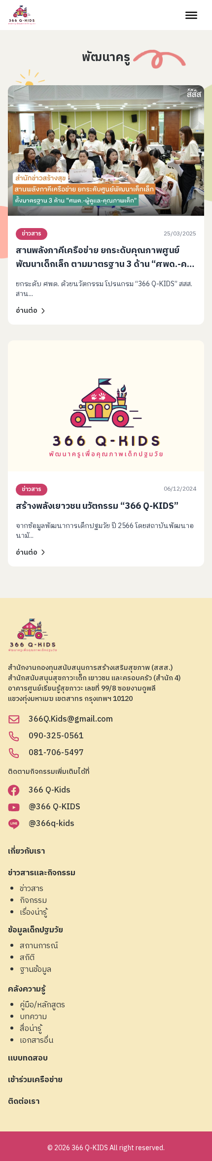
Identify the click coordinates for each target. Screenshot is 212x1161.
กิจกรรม (33, 901)
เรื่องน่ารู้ (33, 913)
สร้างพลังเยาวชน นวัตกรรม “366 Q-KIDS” (97, 506)
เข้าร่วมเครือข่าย (35, 1080)
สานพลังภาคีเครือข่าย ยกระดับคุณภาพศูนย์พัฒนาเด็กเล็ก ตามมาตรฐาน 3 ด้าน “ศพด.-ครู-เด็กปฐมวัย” (105, 264)
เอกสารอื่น (36, 1041)
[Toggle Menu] (191, 14)
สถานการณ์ (39, 946)
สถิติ (27, 958)
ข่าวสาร (31, 233)
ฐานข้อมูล (35, 970)
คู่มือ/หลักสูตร (42, 1005)
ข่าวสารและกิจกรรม (41, 873)
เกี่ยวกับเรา (26, 852)
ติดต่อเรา (23, 1102)
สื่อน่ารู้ (30, 1029)
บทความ (33, 1017)
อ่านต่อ (26, 310)
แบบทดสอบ (28, 1059)
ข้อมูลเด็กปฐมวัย (35, 931)
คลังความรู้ (26, 990)
